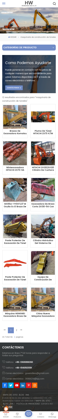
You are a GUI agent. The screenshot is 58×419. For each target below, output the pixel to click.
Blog (21, 395)
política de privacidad (28, 404)
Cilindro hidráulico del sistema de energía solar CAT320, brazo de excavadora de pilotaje (43, 242)
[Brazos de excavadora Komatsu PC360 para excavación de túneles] (15, 117)
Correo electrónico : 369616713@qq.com (25, 379)
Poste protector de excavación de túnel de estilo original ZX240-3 (15, 278)
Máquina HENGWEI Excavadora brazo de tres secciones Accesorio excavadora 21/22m (15, 315)
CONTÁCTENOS (13, 87)
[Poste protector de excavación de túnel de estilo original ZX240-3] (15, 263)
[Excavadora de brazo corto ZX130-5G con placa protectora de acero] (43, 190)
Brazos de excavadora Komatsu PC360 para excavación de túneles (15, 132)
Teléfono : (19, 362)
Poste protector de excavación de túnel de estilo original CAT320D (15, 242)
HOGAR (13, 37)
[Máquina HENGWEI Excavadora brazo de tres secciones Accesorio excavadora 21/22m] (15, 299)
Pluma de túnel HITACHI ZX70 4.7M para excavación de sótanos (43, 132)
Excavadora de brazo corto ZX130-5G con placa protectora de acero (43, 205)
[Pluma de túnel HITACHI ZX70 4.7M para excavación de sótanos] (43, 117)
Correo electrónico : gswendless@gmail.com (27, 373)
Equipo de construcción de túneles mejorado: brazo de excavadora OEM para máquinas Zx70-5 (43, 278)
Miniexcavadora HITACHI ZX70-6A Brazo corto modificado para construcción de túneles (15, 169)
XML (27, 395)
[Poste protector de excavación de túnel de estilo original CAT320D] (15, 226)
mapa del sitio (10, 395)
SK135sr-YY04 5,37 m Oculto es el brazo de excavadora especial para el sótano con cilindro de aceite (15, 205)
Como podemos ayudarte (28, 63)
